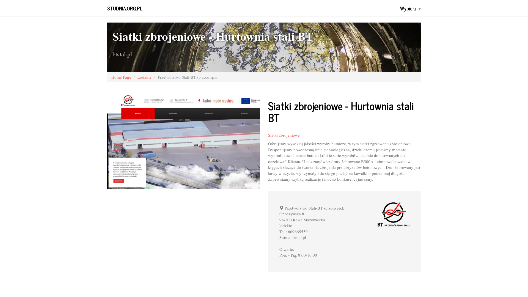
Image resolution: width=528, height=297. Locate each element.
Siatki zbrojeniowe (284, 135)
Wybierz (409, 8)
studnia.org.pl (124, 8)
